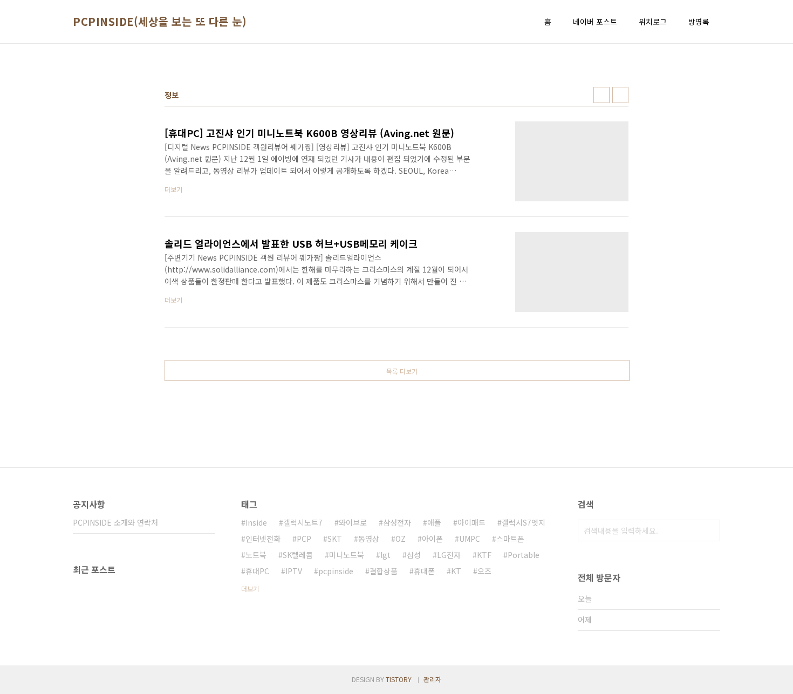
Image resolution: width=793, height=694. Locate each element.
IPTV (293, 571)
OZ (400, 538)
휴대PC (257, 571)
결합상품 (384, 571)
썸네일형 (601, 95)
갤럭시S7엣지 (523, 522)
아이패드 (471, 522)
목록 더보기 (402, 371)
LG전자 (449, 554)
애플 (434, 522)
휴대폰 (424, 571)
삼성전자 (397, 522)
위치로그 (653, 21)
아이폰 (432, 538)
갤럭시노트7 (303, 522)
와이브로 (353, 522)
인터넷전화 (263, 538)
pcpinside (335, 571)
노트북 (255, 554)
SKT (334, 538)
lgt (385, 554)
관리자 (432, 679)
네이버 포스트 (595, 21)
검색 (709, 530)
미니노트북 (346, 554)
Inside (256, 522)
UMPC (469, 538)
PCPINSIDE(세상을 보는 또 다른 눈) (160, 21)
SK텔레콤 (298, 554)
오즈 (484, 571)
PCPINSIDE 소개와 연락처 (115, 522)
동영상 (368, 538)
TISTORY (399, 679)
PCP (304, 538)
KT (456, 571)
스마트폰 (510, 538)
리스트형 (620, 95)
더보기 (250, 588)
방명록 (698, 21)
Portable (523, 554)
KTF (484, 554)
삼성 (414, 554)
